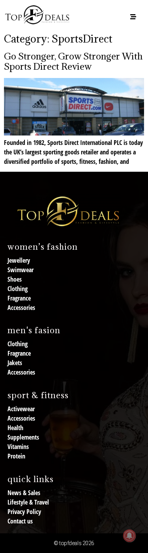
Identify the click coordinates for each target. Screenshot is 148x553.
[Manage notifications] (129, 535)
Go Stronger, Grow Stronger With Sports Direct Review (73, 61)
